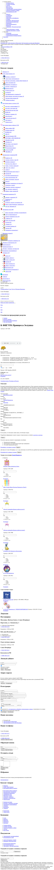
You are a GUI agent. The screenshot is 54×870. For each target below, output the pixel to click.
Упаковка (6, 252)
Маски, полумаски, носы (12, 179)
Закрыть (3, 430)
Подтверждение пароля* (6, 693)
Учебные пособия (10, 100)
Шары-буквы (9, 145)
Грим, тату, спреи (9, 167)
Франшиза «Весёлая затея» (9, 841)
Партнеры (8, 16)
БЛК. (7, 496)
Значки (7, 169)
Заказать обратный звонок (6, 739)
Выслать (3, 683)
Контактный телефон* (6, 698)
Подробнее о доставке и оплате (8, 447)
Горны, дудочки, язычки (11, 165)
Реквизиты (8, 23)
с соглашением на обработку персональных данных (20, 709)
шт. (3, 367)
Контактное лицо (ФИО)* (7, 695)
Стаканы (8, 224)
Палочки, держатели (11, 86)
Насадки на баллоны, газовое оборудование (16, 80)
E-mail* (2, 690)
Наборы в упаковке (11, 114)
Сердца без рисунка (10, 118)
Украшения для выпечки (11, 230)
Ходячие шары (9, 130)
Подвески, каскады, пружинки (13, 202)
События (5, 276)
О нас (10, 289)
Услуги (13, 289)
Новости (8, 14)
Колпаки (8, 173)
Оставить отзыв (4, 767)
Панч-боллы (8, 116)
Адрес (2, 700)
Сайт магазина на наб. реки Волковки (30, 43)
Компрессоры (9, 88)
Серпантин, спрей (10, 185)
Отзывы (8, 19)
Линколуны (8, 122)
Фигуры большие (10, 136)
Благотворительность (11, 24)
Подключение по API (11, 11)
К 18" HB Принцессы (8, 573)
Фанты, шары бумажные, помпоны (14, 204)
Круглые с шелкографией (12, 106)
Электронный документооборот (14, 9)
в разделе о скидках (37, 435)
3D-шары (8, 142)
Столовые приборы (10, 226)
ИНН (2, 699)
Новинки (6, 71)
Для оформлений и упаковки (13, 94)
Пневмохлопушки (8, 246)
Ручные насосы (9, 90)
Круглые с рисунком (11, 108)
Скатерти (8, 222)
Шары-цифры (9, 128)
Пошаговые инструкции (12, 34)
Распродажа (6, 278)
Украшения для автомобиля (10, 250)
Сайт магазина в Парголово (14, 43)
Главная (5, 318)
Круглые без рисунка (11, 110)
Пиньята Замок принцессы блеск (11, 466)
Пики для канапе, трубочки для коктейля (15, 212)
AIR (7, 134)
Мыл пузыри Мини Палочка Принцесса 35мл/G (14, 487)
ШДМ (7, 112)
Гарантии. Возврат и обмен (12, 10)
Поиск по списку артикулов (7, 302)
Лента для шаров (10, 82)
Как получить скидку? (6, 375)
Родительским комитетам (12, 21)
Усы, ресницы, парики (11, 189)
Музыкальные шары (10, 147)
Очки (7, 181)
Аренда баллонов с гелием (12, 29)
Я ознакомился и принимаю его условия (23, 709)
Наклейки (7, 200)
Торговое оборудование (11, 98)
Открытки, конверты (14, 240)
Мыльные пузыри (8, 233)
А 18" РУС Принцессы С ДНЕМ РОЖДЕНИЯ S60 (15, 609)
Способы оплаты (5, 381)
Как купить (9, 6)
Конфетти (8, 158)
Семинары (8, 33)
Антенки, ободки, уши (11, 159)
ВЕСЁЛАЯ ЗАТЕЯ (8, 395)
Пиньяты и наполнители (9, 242)
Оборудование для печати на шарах (14, 96)
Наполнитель (9, 267)
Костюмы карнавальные (11, 175)
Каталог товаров (7, 319)
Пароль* (3, 692)
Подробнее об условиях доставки (9, 452)
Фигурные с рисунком (11, 144)
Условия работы (10, 3)
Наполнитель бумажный (11, 269)
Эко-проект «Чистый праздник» (11, 846)
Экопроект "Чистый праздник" (13, 26)
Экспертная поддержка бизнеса (13, 35)
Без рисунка (9, 149)
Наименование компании (7, 696)
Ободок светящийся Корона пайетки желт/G (14, 509)
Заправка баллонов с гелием (13, 30)
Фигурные (8, 120)
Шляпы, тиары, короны (11, 191)
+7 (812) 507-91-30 (5, 637)
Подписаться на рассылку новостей (10, 710)
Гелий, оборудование (8, 73)
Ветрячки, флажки (10, 161)
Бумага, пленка (10, 259)
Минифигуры (9, 140)
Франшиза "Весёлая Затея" (12, 20)
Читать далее (50, 390)
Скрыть (2, 391)
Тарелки (8, 228)
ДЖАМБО (8, 151)
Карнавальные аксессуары (12, 171)
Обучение (17, 289)
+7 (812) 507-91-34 (5, 626)
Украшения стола (8, 209)
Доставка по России (14, 381)
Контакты (5, 36)
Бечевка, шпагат (9, 257)
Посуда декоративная (11, 214)
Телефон (3, 748)
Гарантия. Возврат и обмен (9, 827)
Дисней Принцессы (8, 400)
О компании (9, 15)
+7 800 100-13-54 (5, 298)
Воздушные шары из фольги (11, 125)
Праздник (5, 402)
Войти (2, 669)
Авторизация (9, 683)
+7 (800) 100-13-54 (5, 655)
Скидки (8, 5)
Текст (2, 766)
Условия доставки (10, 4)
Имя (2, 747)
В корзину (3, 376)
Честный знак (9, 8)
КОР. (10, 367)
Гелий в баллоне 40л (8, 599)
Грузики (8, 92)
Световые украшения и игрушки (13, 183)
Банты (7, 255)
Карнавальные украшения (10, 154)
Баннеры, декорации (11, 197)
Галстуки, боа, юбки (11, 163)
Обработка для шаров (11, 84)
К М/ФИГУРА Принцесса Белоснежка (12, 551)
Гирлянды (8, 199)
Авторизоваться (4, 779)
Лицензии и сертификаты (12, 18)
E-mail (2, 662)
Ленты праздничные (11, 177)
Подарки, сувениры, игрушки (11, 248)
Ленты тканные (10, 263)
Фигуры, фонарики (10, 206)
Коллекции (5, 274)
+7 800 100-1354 (4, 62)
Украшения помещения (9, 194)
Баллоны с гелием (10, 76)
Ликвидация (7, 280)
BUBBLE (8, 132)
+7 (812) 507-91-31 (5, 650)
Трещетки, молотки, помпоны (13, 187)
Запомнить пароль (5, 667)
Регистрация (7, 669)
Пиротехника (6, 244)
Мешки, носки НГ (10, 265)
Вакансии (8, 25)
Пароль (2, 664)
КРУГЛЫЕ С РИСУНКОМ (12, 138)
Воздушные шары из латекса (11, 103)
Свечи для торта (10, 220)
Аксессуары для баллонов (12, 78)
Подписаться (17, 851)
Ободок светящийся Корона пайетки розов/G (14, 530)
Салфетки (8, 218)
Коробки (8, 261)
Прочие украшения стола (12, 216)
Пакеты (8, 271)
